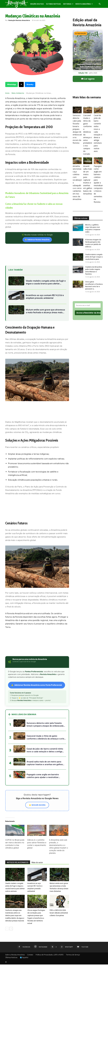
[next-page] (11, 928)
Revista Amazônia (83, 4)
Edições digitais (37, 4)
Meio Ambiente (18, 93)
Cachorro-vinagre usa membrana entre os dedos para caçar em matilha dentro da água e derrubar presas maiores (14, 915)
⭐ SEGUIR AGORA (37, 805)
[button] (99, 4)
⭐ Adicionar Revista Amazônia (37, 240)
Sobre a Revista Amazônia (15, 955)
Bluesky (30, 84)
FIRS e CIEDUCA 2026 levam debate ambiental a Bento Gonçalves (59, 912)
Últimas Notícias (53, 4)
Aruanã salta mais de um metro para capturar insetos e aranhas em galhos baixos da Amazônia (87, 180)
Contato (30, 955)
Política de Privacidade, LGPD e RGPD (49, 955)
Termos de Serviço (73, 955)
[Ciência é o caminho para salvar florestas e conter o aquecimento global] (36, 830)
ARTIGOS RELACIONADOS (17, 862)
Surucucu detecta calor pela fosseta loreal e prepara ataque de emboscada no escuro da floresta (77, 129)
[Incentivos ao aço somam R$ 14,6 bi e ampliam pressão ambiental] (37, 874)
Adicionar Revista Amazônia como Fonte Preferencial (38, 685)
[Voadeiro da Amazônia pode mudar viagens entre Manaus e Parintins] (78, 269)
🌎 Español (24, 957)
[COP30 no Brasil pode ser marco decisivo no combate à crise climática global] (14, 830)
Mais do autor (37, 862)
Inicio (7, 93)
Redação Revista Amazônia (19, 20)
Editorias (67, 4)
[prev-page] (7, 928)
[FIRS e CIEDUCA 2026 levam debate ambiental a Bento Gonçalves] (59, 901)
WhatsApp (11, 84)
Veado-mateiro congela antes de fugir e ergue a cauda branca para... (94, 257)
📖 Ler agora (87, 78)
